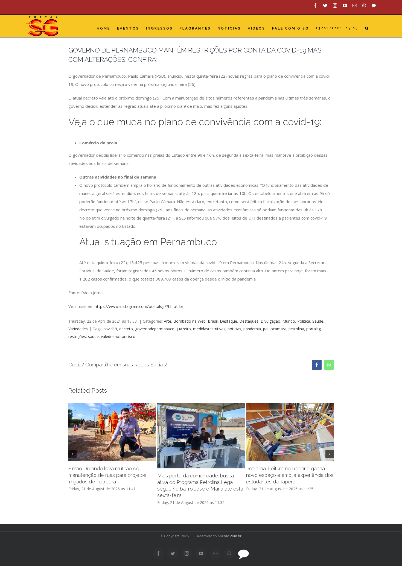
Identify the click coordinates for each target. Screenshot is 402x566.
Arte (167, 321)
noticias (234, 328)
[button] (367, 28)
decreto (126, 328)
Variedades (78, 328)
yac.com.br (232, 536)
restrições (77, 336)
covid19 (110, 328)
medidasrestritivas (209, 328)
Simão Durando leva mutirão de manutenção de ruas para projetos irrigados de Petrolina (107, 475)
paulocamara (274, 328)
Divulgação (270, 321)
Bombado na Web (189, 321)
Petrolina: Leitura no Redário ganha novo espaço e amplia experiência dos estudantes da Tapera (289, 475)
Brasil (213, 321)
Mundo (288, 321)
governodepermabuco (154, 328)
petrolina (296, 328)
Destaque (228, 321)
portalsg (313, 328)
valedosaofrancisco (118, 336)
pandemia (252, 328)
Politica (303, 321)
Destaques (248, 321)
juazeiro (184, 328)
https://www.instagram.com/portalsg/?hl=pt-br (139, 306)
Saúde (317, 321)
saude (93, 336)
